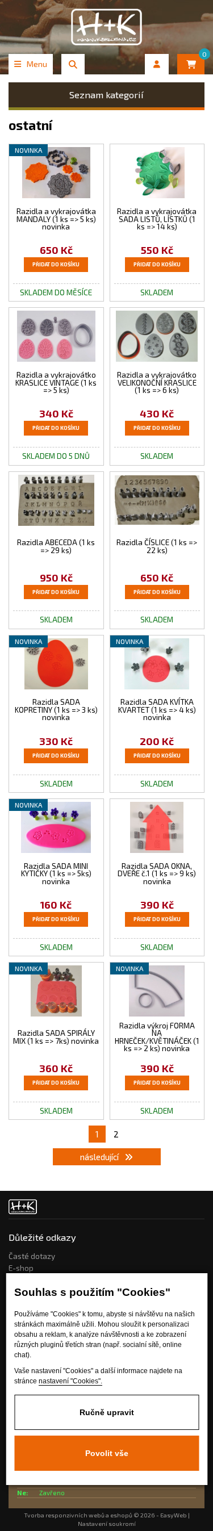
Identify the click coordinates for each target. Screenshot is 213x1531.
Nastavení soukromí (107, 1523)
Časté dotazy (32, 1256)
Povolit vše (106, 1453)
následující (100, 1157)
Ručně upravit (107, 1412)
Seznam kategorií (106, 94)
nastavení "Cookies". (70, 1381)
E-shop (21, 1268)
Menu (37, 64)
